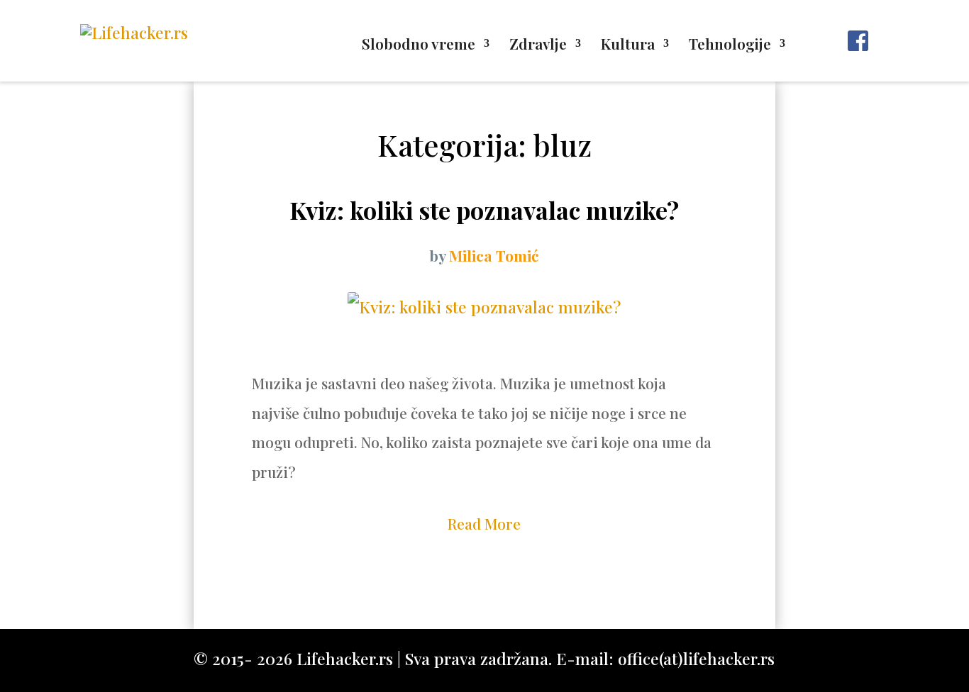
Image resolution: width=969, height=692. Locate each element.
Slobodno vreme (418, 45)
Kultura (628, 45)
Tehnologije (730, 45)
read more (484, 523)
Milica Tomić (493, 255)
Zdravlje (538, 45)
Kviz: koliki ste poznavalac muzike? (484, 210)
